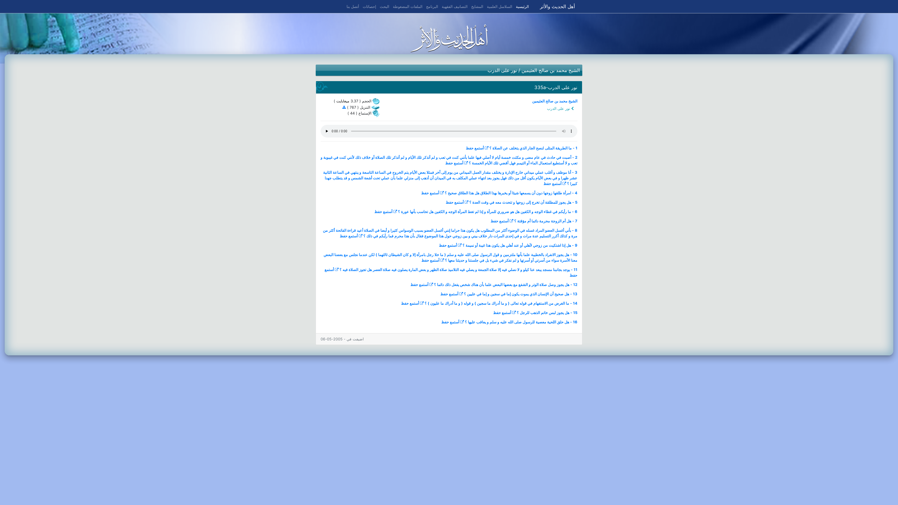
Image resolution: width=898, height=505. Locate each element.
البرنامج (432, 6)
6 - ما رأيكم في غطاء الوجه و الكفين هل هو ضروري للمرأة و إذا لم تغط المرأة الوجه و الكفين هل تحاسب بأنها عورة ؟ (487, 211)
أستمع (479, 148)
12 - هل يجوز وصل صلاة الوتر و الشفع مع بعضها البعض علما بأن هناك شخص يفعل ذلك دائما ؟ (505, 284)
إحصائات (369, 6)
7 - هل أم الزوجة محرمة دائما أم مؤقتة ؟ (545, 221)
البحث (384, 6)
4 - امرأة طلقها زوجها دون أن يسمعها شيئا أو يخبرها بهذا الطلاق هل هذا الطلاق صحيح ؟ (511, 193)
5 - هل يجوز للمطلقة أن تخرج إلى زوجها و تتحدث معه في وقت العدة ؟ (523, 202)
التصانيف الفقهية (454, 6)
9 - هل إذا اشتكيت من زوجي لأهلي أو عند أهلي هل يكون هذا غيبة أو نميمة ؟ (520, 245)
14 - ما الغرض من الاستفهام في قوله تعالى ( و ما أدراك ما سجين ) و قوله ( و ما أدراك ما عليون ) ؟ (501, 303)
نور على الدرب (502, 70)
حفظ (470, 148)
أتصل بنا (353, 6)
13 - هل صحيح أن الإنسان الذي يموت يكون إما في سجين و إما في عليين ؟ (520, 294)
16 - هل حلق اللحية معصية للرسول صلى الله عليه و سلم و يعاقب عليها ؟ (521, 322)
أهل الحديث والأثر (557, 6)
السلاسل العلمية (499, 6)
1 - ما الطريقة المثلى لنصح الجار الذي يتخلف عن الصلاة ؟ (533, 148)
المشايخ (477, 6)
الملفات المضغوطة (407, 6)
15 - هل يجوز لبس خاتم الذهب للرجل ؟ (547, 312)
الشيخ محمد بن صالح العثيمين (550, 70)
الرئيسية (521, 6)
